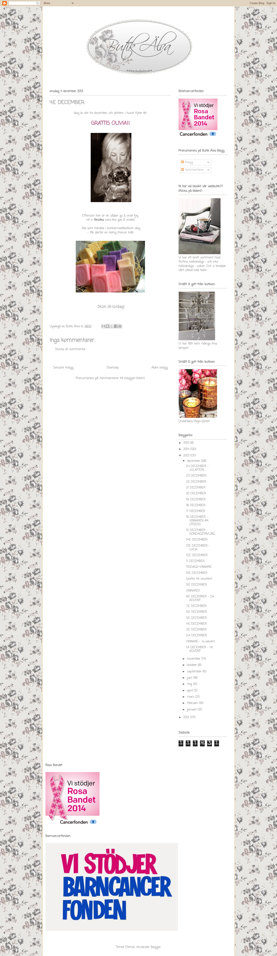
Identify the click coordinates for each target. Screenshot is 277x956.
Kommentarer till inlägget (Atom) (122, 378)
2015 (186, 443)
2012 (186, 717)
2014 (186, 449)
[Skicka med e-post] (103, 326)
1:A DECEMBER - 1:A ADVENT (199, 649)
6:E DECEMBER (196, 612)
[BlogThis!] (107, 326)
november (194, 659)
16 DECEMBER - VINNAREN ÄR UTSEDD (197, 521)
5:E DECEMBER (196, 618)
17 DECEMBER (195, 511)
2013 (186, 455)
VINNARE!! (193, 591)
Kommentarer (194, 170)
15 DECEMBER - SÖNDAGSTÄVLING (200, 532)
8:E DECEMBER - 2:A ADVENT (200, 598)
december (194, 461)
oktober (192, 665)
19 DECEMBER (196, 499)
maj (190, 684)
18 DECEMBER (195, 505)
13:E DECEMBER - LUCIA (198, 548)
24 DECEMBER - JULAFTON (197, 468)
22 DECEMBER (196, 482)
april (190, 690)
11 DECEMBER (195, 561)
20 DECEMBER (196, 493)
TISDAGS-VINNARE (199, 567)
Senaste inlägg (63, 367)
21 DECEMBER (195, 487)
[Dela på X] (112, 326)
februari (193, 703)
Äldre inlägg (159, 367)
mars (191, 697)
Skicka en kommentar (70, 349)
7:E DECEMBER (196, 606)
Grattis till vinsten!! (199, 579)
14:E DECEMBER (197, 540)
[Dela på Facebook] (116, 326)
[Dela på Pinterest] (120, 326)
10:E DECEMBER (196, 573)
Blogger (156, 947)
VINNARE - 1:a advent (200, 641)
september (195, 671)
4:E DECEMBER (196, 624)
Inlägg (188, 162)
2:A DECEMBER (196, 635)
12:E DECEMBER (197, 555)
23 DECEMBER (196, 476)
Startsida (112, 367)
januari (192, 709)
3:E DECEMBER (196, 629)
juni (190, 678)
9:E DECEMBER (196, 585)
